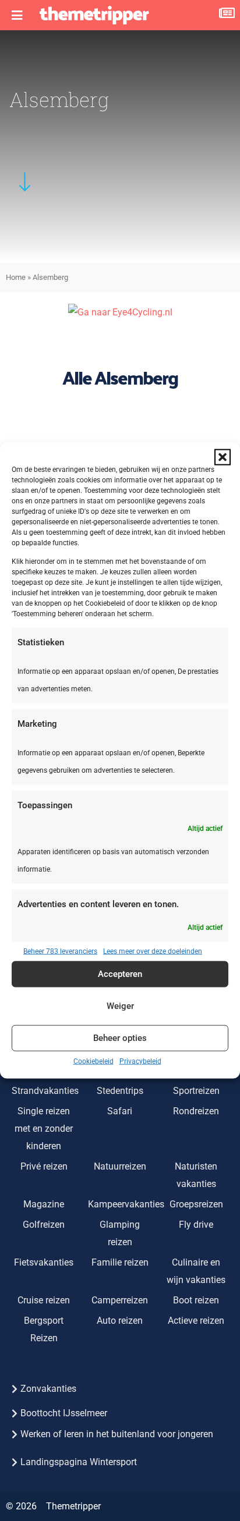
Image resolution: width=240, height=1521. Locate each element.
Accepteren (120, 974)
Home (16, 277)
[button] (222, 457)
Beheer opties (120, 1038)
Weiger (120, 1006)
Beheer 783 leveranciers (60, 951)
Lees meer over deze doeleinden (152, 951)
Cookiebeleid (93, 1061)
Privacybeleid (140, 1061)
